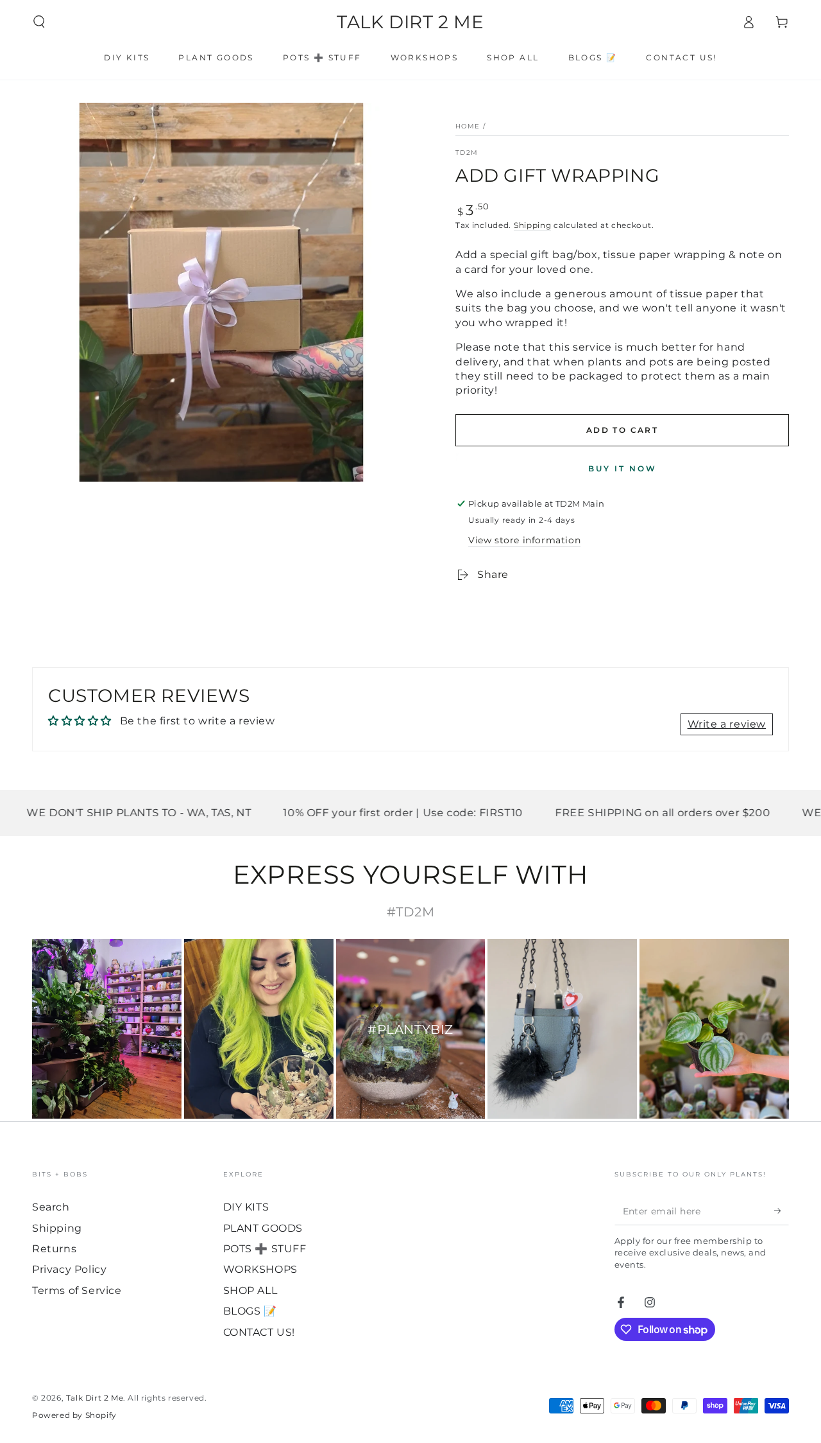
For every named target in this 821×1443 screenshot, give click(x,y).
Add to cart (622, 430)
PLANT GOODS (263, 1228)
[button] (39, 22)
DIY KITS (246, 1207)
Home (467, 126)
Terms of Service (77, 1290)
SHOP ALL (250, 1290)
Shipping (533, 225)
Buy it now (622, 468)
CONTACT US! (259, 1332)
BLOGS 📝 (250, 1311)
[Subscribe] (781, 1210)
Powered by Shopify (74, 1415)
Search (51, 1207)
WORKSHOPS (260, 1269)
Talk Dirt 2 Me (94, 1398)
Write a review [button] (727, 724)
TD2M (466, 152)
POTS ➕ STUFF (265, 1249)
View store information (524, 540)
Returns (54, 1249)
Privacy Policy (69, 1269)
